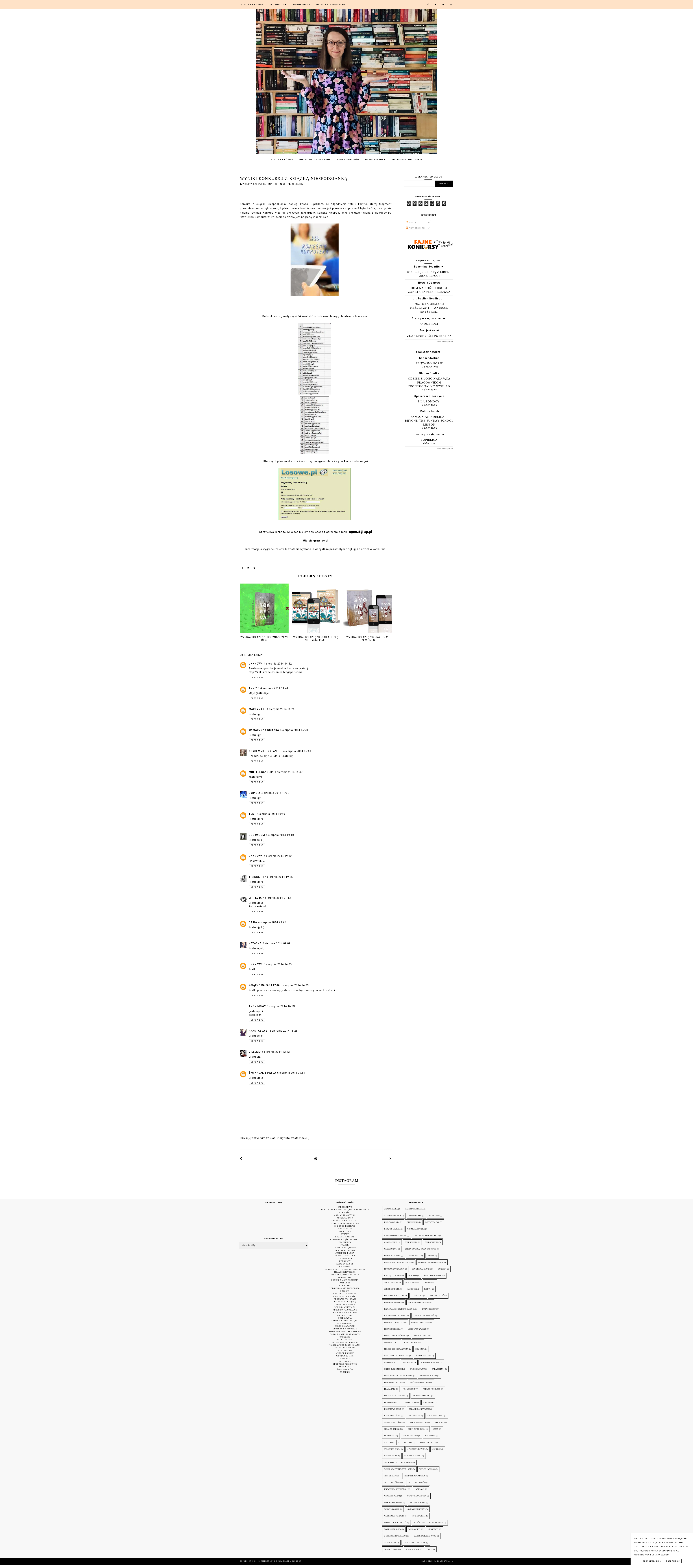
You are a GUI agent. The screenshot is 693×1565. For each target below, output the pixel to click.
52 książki (344, 1212)
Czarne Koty (411, 1242)
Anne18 (254, 688)
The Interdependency (414, 1476)
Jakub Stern (412, 1282)
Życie (429, 1549)
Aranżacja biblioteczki (345, 1221)
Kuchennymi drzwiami (395, 1316)
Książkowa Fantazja (264, 985)
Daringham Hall (392, 1256)
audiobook (345, 1367)
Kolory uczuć (437, 1296)
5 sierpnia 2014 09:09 (277, 943)
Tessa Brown (390, 1476)
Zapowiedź (345, 1361)
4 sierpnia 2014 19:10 (280, 835)
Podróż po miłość (431, 1389)
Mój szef (419, 1349)
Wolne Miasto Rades (394, 1516)
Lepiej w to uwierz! (417, 1329)
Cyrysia (254, 793)
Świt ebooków (345, 1369)
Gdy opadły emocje (421, 1269)
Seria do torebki (392, 1429)
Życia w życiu (412, 1549)
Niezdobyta (389, 1362)
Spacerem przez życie (429, 396)
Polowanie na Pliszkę (394, 1396)
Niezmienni (408, 1362)
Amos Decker (415, 1216)
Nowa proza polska (429, 1362)
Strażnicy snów (392, 1449)
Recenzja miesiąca (345, 1307)
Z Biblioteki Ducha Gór (395, 1536)
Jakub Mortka (391, 1282)
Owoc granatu (417, 1369)
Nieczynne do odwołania (396, 1356)
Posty (412, 222)
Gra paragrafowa (345, 1250)
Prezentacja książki (344, 1296)
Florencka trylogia (394, 1269)
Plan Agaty (389, 1389)
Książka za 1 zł (345, 1264)
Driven (431, 1256)
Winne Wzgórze (391, 1509)
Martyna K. (257, 709)
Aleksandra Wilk (392, 1216)
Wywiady (345, 1359)
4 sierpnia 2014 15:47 (289, 772)
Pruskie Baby (390, 1402)
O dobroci (429, 323)
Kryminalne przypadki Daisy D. (399, 1309)
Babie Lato (434, 1216)
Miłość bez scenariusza (396, 1349)
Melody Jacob (429, 411)
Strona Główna (252, 5)
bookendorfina (429, 358)
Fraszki (345, 1245)
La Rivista (345, 1267)
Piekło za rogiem (428, 1376)
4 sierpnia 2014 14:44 (274, 688)
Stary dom (430, 1436)
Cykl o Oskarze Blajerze (426, 1236)
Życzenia (345, 1372)
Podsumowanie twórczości (345, 1288)
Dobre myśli (414, 1256)
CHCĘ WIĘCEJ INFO (652, 1561)
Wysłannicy (414, 1529)
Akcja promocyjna (345, 1215)
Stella (387, 1442)
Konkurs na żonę (392, 1302)
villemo (255, 1051)
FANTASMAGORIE (429, 363)
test (252, 813)
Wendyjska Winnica (416, 1496)
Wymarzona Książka (264, 730)
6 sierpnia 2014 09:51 (291, 1072)
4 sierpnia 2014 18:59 (271, 813)
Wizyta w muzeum (345, 1348)
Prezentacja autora (344, 1294)
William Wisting (417, 1502)
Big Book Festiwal (344, 1226)
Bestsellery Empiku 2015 (345, 1223)
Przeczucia (410, 1402)
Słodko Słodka (429, 373)
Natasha (255, 943)
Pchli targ (345, 1285)
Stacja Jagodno (410, 1436)
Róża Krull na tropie (419, 1409)
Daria (253, 922)
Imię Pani (412, 1276)
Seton (435, 1429)
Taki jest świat (429, 330)
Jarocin (429, 1282)
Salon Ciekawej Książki (345, 1321)
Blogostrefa (344, 1229)
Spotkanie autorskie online (345, 1331)
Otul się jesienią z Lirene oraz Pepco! (429, 273)
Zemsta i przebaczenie (414, 1543)
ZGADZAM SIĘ (673, 1561)
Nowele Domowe (429, 282)
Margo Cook (390, 1342)
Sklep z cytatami (345, 1326)
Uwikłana (419, 1489)
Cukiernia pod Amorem (395, 1236)
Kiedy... (427, 1289)
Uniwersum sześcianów (395, 1489)
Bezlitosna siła (392, 1222)
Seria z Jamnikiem (416, 1429)
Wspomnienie (345, 1350)
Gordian (442, 1269)
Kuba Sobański (429, 1309)
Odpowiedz (257, 677)
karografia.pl (445, 1561)
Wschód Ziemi (418, 1516)
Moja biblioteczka (345, 1272)
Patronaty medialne (331, 5)
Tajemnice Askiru (412, 1456)
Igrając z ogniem (392, 1276)
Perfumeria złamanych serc (398, 1376)
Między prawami (412, 1342)
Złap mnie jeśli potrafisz (429, 335)
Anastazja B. (259, 1030)
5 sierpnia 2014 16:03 (281, 1006)
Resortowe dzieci (392, 1409)
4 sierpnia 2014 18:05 (275, 793)
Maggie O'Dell (421, 1336)
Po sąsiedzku (409, 1389)
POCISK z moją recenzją (344, 1280)
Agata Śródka (391, 1209)
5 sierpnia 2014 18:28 (284, 1030)
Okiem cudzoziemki (393, 1369)
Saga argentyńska (393, 1422)
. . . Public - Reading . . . (429, 298)
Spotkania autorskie (407, 160)
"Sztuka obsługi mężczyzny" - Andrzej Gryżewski (429, 307)
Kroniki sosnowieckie (419, 1302)
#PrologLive (345, 1207)
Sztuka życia (390, 1456)
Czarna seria (390, 1242)
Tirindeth (256, 876)
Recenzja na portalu (345, 1313)
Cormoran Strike (416, 1229)
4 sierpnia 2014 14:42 (278, 663)
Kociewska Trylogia (394, 1296)
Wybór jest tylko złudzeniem (428, 1523)
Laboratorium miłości (424, 1316)
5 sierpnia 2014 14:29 (295, 985)
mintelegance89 (261, 772)
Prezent (345, 1291)
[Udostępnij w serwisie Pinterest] (254, 568)
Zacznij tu (278, 5)
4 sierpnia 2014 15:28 (294, 730)
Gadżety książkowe (345, 1248)
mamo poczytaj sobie (429, 434)
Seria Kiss (440, 1422)
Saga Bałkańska (392, 1416)
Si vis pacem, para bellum (429, 318)
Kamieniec (412, 1289)
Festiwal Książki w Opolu (344, 1239)
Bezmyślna (412, 1222)
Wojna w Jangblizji (416, 1509)
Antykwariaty (345, 1218)
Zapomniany (390, 1543)
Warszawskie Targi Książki (345, 1345)
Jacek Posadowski (433, 1276)
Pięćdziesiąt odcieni (420, 1382)
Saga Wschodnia (436, 1416)
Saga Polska (414, 1416)
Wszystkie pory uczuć (395, 1523)
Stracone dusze (428, 1442)
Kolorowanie (344, 1258)
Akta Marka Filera (414, 1209)
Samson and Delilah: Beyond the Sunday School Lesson (429, 420)
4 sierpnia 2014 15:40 (297, 751)
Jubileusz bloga (344, 1253)
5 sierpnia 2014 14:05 (278, 964)
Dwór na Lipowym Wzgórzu (397, 1262)
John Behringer (392, 1289)
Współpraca (302, 5)
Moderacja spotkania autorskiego (345, 1269)
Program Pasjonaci (345, 1299)
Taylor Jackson (427, 1469)
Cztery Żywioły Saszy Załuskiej (420, 1249)
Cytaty (345, 1234)
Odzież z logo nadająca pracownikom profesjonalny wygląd (429, 382)
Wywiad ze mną (345, 1356)
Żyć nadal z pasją (262, 1072)
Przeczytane (375, 160)
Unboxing (344, 1337)
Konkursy (297, 184)
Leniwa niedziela (392, 1329)
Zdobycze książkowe (345, 1364)
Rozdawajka (345, 1318)
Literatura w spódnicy (395, 1336)
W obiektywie (345, 1340)
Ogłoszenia (344, 1277)
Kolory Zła (417, 1296)
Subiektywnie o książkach (275, 1561)
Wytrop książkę (345, 1353)
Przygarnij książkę (345, 1302)
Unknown (256, 663)
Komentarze (416, 227)
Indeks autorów (347, 160)
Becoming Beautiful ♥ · (429, 266)
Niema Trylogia (423, 1356)
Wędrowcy (433, 1529)
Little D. (255, 897)
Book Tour (345, 1231)
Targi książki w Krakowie (345, 1334)
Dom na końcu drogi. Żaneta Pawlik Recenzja (429, 289)
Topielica (429, 439)
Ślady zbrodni (391, 1549)
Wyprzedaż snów (392, 1529)
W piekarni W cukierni (345, 1342)
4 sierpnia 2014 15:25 (281, 709)
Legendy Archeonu (420, 1322)
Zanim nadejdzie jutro (425, 1536)
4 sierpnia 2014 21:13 (277, 897)
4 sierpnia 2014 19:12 (278, 855)
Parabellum (438, 1369)
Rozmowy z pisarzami (314, 160)
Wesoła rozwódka (393, 1502)
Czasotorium (390, 1249)
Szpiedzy (436, 1449)
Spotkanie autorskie (345, 1329)
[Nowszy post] (241, 1158)
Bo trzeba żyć (432, 1222)
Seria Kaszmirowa (419, 1422)
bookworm (257, 835)
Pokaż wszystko (445, 342)
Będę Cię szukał (392, 1229)
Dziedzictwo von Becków (430, 1262)
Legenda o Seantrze (394, 1322)
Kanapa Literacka (345, 1256)
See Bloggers (345, 1323)
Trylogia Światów (417, 1482)
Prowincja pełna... (422, 1396)
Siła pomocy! (429, 401)
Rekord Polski (345, 1315)
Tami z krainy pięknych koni (398, 1469)
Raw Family (428, 1402)
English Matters (344, 1237)
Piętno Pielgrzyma (393, 1382)
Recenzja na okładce (345, 1310)
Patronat (345, 1283)
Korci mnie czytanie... (265, 751)
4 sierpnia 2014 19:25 (279, 876)
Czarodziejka (431, 1242)
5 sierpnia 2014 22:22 (276, 1051)
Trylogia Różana (392, 1482)
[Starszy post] (390, 1158)
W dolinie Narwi (392, 1496)
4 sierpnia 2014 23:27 (272, 922)
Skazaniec (389, 1436)
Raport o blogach (344, 1304)
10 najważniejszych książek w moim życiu (345, 1210)
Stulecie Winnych (416, 1449)
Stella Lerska (405, 1442)
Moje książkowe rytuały (345, 1275)
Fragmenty (345, 1242)
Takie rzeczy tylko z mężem (398, 1462)
